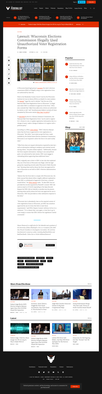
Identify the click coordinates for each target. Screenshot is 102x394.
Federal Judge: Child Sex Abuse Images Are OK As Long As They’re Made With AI (19, 340)
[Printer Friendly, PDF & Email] (9, 83)
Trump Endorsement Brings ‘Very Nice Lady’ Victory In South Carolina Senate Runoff (82, 305)
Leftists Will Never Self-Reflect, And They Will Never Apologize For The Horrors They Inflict (60, 341)
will (50, 261)
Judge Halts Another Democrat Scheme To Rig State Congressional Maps (61, 305)
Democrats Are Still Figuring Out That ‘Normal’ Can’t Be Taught (81, 340)
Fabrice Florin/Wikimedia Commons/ (43, 82)
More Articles (50, 245)
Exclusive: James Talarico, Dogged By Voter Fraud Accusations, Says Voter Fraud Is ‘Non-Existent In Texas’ (40, 306)
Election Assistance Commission (26, 257)
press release (34, 130)
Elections (49, 257)
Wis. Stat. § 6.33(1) (43, 112)
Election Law (40, 257)
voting (43, 261)
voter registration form (31, 261)
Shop (67, 127)
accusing (40, 88)
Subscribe (91, 2)
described (22, 117)
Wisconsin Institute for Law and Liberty (28, 267)
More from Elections (20, 284)
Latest (13, 318)
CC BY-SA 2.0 (54, 82)
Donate (82, 2)
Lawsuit (20, 261)
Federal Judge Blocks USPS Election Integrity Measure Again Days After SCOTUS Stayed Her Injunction (18, 307)
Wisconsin (21, 264)
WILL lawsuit (33, 182)
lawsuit (22, 101)
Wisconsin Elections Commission (34, 264)
